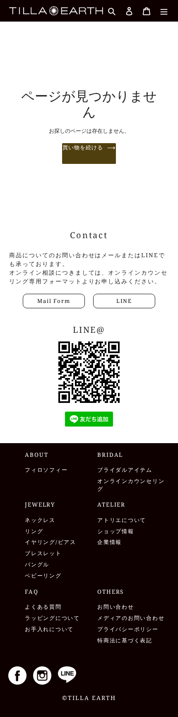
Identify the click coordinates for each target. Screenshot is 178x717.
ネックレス (40, 520)
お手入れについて (49, 629)
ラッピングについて (52, 618)
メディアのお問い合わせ (130, 618)
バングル (37, 564)
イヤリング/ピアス (50, 542)
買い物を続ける (83, 147)
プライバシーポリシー (128, 629)
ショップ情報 (115, 531)
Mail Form (53, 301)
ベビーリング (43, 575)
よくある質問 (43, 606)
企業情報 (109, 542)
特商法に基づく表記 (124, 640)
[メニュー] (164, 11)
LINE (124, 301)
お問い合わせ (115, 606)
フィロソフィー (46, 469)
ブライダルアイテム (124, 469)
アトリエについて (121, 520)
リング (34, 531)
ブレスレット (43, 553)
